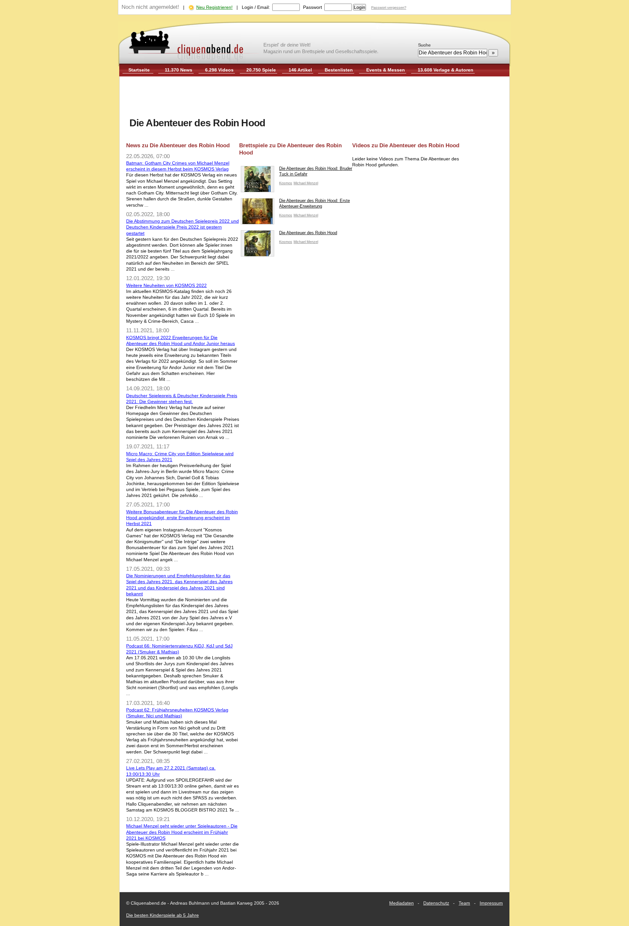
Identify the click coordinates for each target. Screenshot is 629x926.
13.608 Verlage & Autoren (445, 69)
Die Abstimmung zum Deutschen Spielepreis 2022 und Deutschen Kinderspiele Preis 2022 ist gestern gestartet (182, 227)
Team (464, 903)
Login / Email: (256, 7)
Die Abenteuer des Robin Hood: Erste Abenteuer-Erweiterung (314, 203)
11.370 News (178, 69)
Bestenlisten (339, 69)
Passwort (312, 7)
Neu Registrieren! (214, 7)
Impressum (491, 903)
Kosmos (285, 183)
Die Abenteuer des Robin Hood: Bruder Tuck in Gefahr (315, 171)
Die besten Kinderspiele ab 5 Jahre (162, 915)
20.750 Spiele (261, 69)
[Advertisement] (314, 98)
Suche (424, 45)
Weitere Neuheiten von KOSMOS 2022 (166, 285)
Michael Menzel (306, 183)
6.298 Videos (219, 69)
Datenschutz (436, 903)
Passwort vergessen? (388, 8)
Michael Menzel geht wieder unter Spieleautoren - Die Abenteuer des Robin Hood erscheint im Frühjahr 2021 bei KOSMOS (182, 831)
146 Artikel (300, 69)
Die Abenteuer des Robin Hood (308, 232)
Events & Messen (385, 69)
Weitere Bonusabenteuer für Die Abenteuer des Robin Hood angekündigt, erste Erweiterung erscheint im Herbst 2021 (182, 517)
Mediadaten (401, 903)
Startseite (139, 69)
